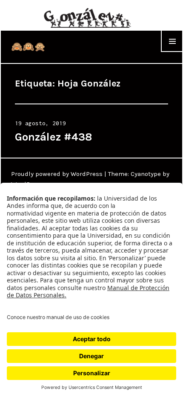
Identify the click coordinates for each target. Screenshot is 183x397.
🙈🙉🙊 (28, 46)
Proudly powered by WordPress (57, 174)
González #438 (53, 137)
